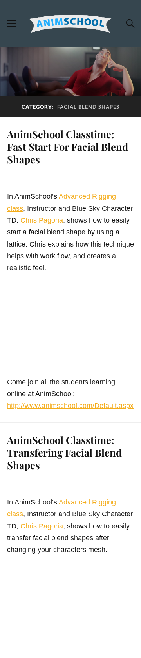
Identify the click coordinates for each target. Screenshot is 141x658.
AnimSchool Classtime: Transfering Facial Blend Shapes (64, 452)
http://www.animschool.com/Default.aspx (70, 405)
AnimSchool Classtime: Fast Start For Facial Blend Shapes (67, 146)
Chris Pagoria (41, 220)
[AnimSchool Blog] (70, 23)
